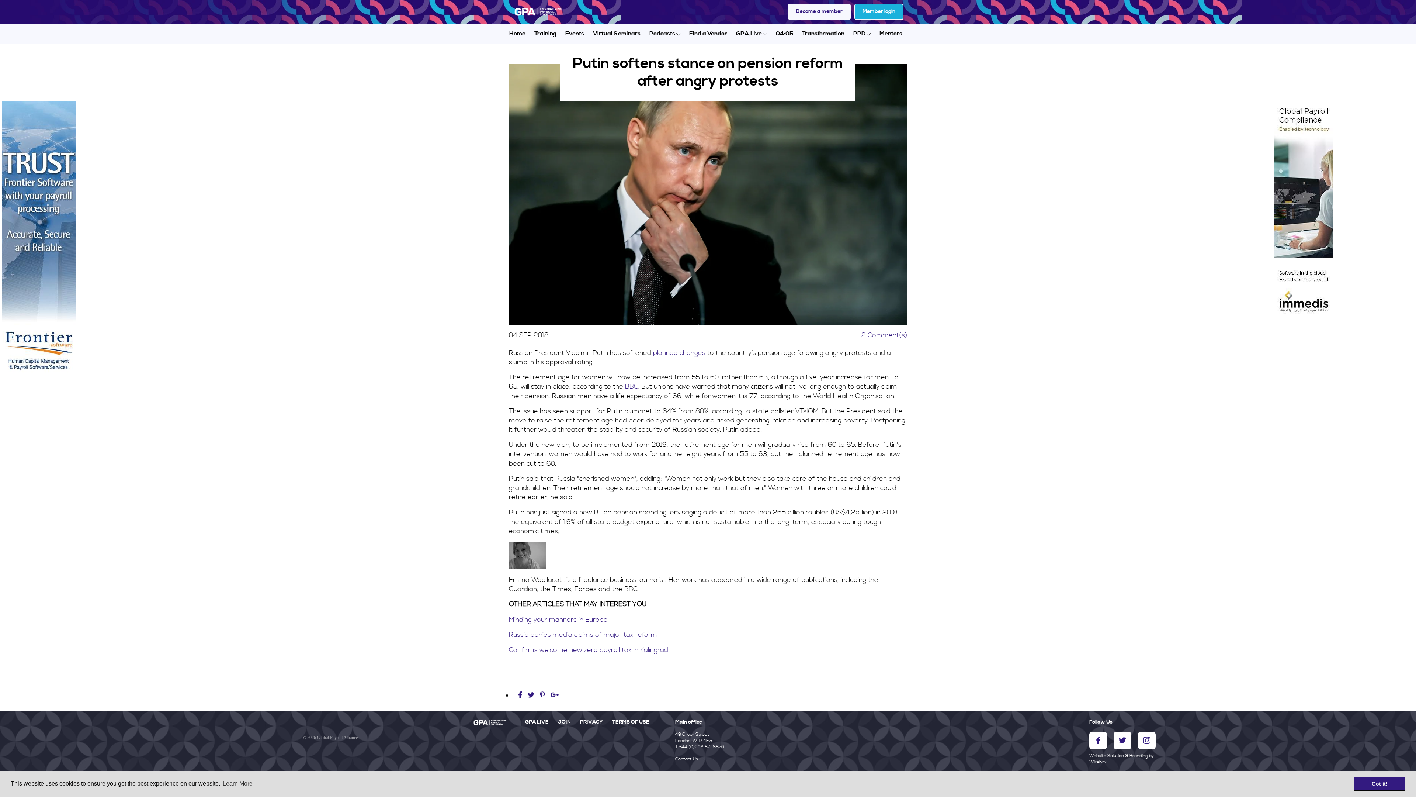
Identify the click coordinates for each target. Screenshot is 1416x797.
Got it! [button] (1380, 784)
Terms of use (630, 722)
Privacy (591, 722)
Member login (879, 11)
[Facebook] (521, 695)
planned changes (679, 353)
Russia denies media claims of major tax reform (583, 635)
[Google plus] (555, 695)
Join (564, 722)
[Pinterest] (542, 695)
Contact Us (686, 759)
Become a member (819, 11)
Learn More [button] (238, 783)
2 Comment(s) (884, 335)
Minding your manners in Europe (558, 619)
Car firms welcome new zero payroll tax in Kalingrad (588, 650)
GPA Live (537, 722)
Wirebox (1098, 762)
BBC (631, 386)
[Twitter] (532, 695)
